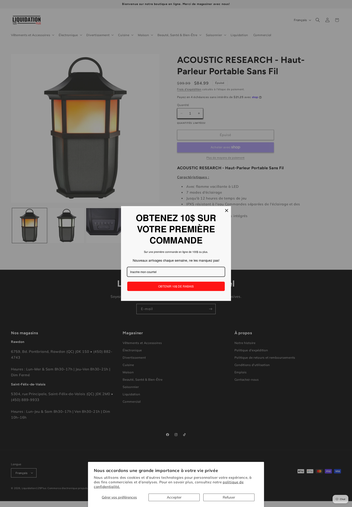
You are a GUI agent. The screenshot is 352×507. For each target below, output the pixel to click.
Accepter (174, 497)
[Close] (226, 210)
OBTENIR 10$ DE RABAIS (176, 286)
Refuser (229, 497)
